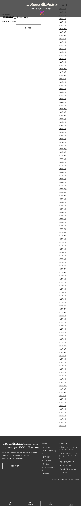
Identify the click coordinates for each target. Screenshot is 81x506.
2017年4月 (62, 372)
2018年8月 (62, 319)
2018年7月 (62, 322)
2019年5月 (62, 289)
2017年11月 (62, 349)
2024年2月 (62, 102)
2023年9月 (62, 119)
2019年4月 (62, 292)
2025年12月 (63, 29)
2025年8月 (62, 42)
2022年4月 (62, 175)
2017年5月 (62, 369)
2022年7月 (62, 165)
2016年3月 (62, 416)
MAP (50, 504)
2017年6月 (62, 366)
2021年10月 (63, 195)
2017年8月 (62, 359)
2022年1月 (62, 185)
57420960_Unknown (9, 21)
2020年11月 (62, 232)
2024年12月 (63, 69)
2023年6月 (62, 129)
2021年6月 (62, 209)
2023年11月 (62, 112)
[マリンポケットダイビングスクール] (42, 6)
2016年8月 (62, 399)
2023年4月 (62, 135)
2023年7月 (62, 125)
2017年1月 (62, 382)
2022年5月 (62, 172)
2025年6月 (62, 49)
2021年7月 (62, 205)
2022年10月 (63, 155)
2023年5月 (62, 132)
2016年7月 (62, 402)
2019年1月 (62, 302)
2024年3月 (62, 99)
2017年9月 (62, 356)
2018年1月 (62, 342)
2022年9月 (62, 159)
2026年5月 (62, 19)
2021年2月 (62, 222)
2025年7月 (62, 45)
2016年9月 (62, 396)
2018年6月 (62, 325)
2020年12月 (63, 229)
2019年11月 (62, 269)
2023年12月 (63, 109)
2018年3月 (62, 336)
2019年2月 (62, 299)
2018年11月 (62, 309)
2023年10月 (63, 115)
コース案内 (63, 443)
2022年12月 (63, 149)
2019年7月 (62, 282)
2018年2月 (62, 339)
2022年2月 (62, 182)
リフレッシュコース (66, 465)
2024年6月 (62, 89)
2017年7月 (62, 362)
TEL (10, 504)
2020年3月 (62, 255)
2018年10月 (63, 312)
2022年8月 (62, 162)
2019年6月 (62, 285)
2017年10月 (63, 352)
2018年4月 (62, 332)
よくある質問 (47, 460)
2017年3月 (62, 376)
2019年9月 (62, 275)
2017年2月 (62, 379)
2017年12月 (63, 346)
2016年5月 (62, 409)
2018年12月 (63, 306)
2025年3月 (62, 59)
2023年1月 (62, 145)
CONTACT (30, 504)
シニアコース (63, 472)
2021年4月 (62, 215)
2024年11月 (62, 72)
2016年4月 (62, 412)
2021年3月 (62, 219)
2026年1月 (62, 25)
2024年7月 (62, 85)
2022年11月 (62, 152)
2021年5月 (62, 212)
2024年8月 (62, 82)
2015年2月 (62, 426)
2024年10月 (63, 75)
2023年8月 (62, 122)
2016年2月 (62, 419)
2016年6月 (62, 406)
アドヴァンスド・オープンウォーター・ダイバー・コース (68, 455)
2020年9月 (62, 239)
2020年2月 (62, 259)
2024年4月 (62, 95)
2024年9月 (62, 79)
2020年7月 (62, 245)
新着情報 (46, 474)
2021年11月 (62, 192)
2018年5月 (62, 329)
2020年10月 (63, 235)
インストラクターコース (67, 469)
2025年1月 (62, 65)
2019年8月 (62, 279)
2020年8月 (62, 242)
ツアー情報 (46, 457)
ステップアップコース (66, 462)
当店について (47, 447)
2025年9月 (62, 39)
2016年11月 (62, 389)
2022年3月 (62, 179)
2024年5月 (62, 92)
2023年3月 (62, 139)
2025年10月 (63, 35)
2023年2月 (62, 142)
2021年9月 (62, 199)
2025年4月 (62, 55)
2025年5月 (62, 52)
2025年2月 (62, 62)
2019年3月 (62, 296)
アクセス (46, 464)
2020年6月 (62, 249)
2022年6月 (62, 169)
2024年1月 (62, 105)
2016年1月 (62, 422)
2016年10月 (63, 392)
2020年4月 (62, 252)
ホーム (45, 443)
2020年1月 (62, 262)
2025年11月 (62, 32)
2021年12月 (63, 189)
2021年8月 (62, 202)
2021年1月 (62, 225)
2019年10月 (63, 272)
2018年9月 (62, 316)
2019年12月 (63, 266)
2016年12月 (63, 386)
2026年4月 (62, 22)
